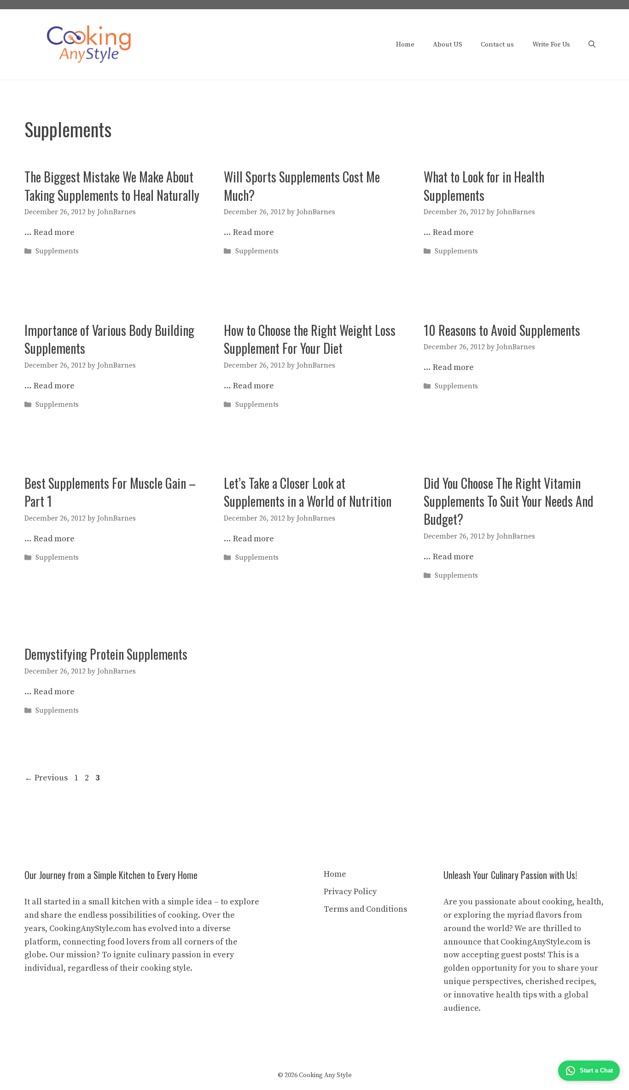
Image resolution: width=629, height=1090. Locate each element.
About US (447, 44)
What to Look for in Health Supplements (484, 185)
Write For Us (551, 44)
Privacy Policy (350, 891)
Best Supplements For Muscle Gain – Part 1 (110, 492)
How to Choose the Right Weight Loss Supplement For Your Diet (310, 339)
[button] (592, 45)
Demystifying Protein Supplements (105, 654)
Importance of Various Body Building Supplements (109, 339)
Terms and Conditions (365, 909)
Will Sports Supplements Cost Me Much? (302, 185)
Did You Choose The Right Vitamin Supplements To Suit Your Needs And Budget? (509, 501)
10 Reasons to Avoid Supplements (502, 330)
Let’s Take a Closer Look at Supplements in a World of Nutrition (307, 492)
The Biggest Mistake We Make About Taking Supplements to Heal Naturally (111, 185)
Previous (46, 778)
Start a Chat (596, 1070)
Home (405, 44)
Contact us (497, 44)
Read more (54, 232)
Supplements (57, 251)
